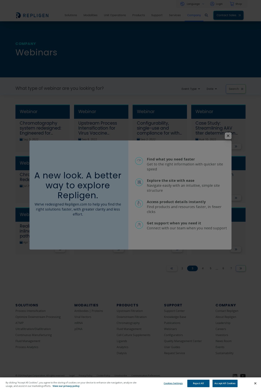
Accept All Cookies (224, 383)
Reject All (198, 383)
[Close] (255, 383)
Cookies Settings (173, 383)
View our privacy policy (66, 386)
